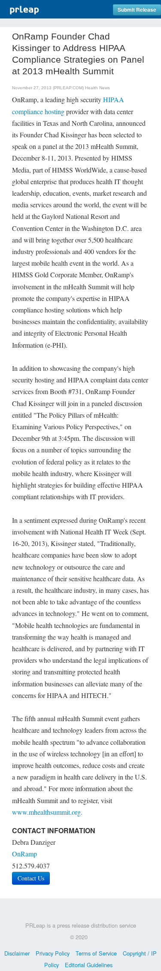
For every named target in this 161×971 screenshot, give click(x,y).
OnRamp (24, 853)
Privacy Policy (53, 953)
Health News (97, 87)
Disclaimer (17, 953)
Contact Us (31, 878)
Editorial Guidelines (88, 965)
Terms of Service (96, 953)
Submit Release (137, 9)
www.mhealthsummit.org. (47, 811)
